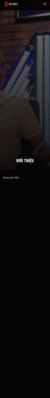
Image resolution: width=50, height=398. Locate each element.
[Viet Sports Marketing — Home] (10, 4)
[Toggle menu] (45, 3)
